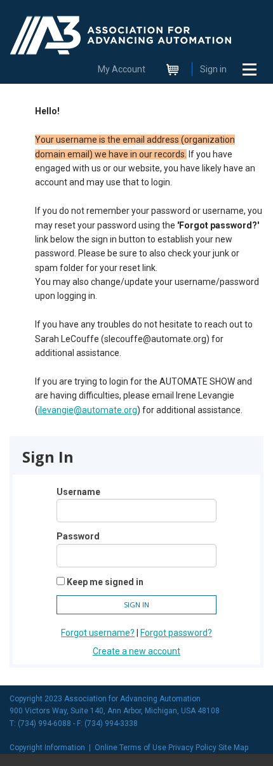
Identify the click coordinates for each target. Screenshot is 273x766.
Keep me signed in (105, 582)
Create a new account (136, 651)
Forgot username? (98, 633)
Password (78, 536)
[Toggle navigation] (249, 69)
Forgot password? (176, 633)
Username (78, 492)
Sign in (213, 69)
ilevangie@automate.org (87, 410)
